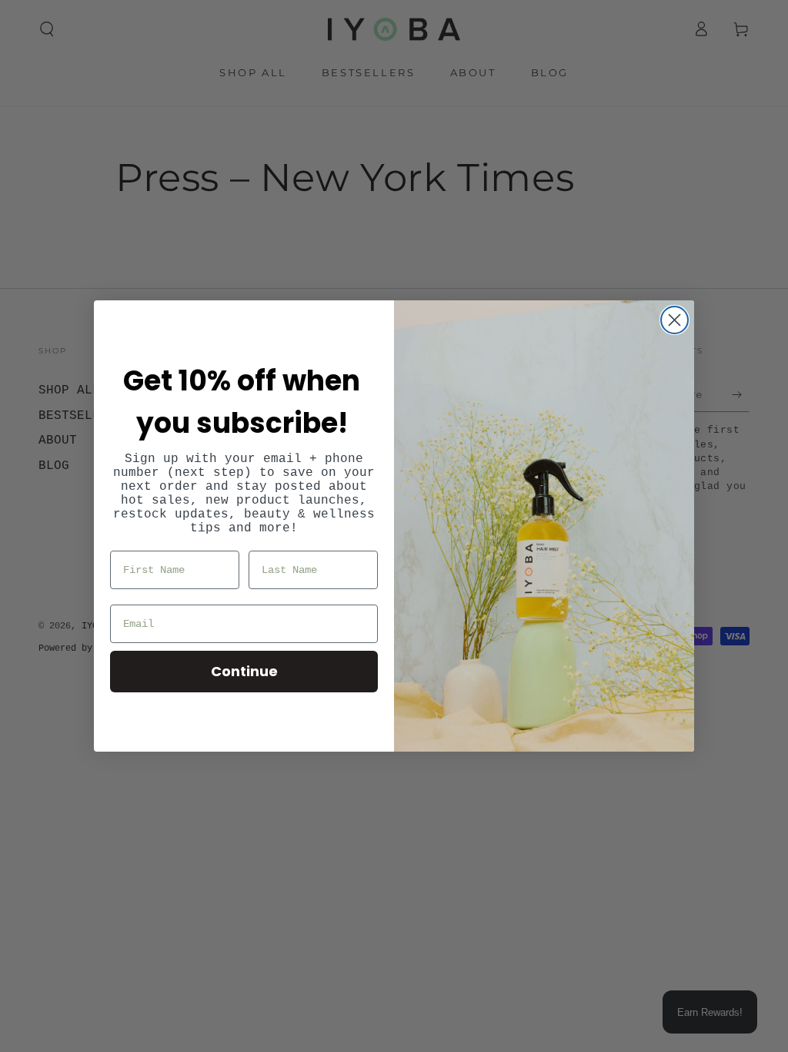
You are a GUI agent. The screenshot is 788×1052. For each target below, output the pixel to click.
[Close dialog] (674, 320)
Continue (244, 671)
